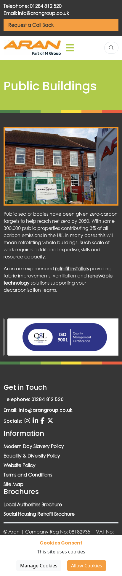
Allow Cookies (86, 565)
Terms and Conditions (28, 474)
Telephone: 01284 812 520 (33, 6)
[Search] (111, 47)
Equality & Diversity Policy (32, 455)
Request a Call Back (31, 25)
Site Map (13, 484)
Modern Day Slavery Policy (34, 446)
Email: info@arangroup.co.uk (36, 13)
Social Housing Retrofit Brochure (39, 514)
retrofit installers (72, 268)
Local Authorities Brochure (33, 504)
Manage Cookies (38, 565)
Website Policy (20, 465)
